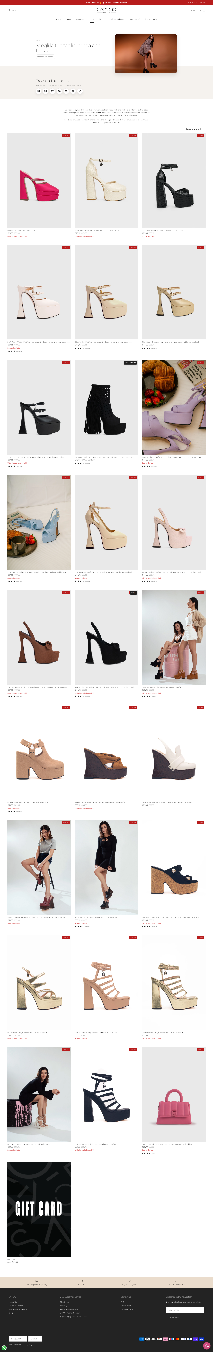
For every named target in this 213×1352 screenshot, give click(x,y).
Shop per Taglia (151, 19)
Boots (68, 19)
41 (80, 91)
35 (38, 91)
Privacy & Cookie (16, 1306)
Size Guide (64, 1302)
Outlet (101, 19)
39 (66, 91)
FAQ (122, 1302)
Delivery (63, 1306)
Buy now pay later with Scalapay (74, 1316)
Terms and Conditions (18, 1309)
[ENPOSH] (106, 10)
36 (45, 91)
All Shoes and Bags (116, 19)
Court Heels (80, 19)
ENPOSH (17, 1345)
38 (59, 91)
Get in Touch (126, 1306)
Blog (11, 1313)
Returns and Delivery (69, 1309)
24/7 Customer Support (70, 1313)
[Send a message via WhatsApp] (4, 1348)
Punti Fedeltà (134, 19)
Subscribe (174, 1317)
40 (73, 91)
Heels (92, 19)
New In (58, 19)
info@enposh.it (127, 1309)
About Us (13, 1302)
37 (52, 91)
